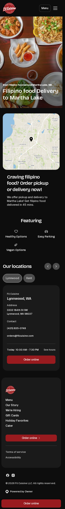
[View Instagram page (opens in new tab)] (13, 475)
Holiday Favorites (17, 420)
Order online (31, 359)
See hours (49, 349)
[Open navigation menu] (55, 8)
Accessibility (13, 457)
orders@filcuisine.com (20, 336)
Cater (9, 426)
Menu (44, 8)
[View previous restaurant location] (47, 266)
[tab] (12, 278)
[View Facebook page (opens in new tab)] (8, 475)
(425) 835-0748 (16, 329)
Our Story (12, 405)
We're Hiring (13, 410)
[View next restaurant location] (56, 266)
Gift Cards (12, 415)
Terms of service (16, 451)
